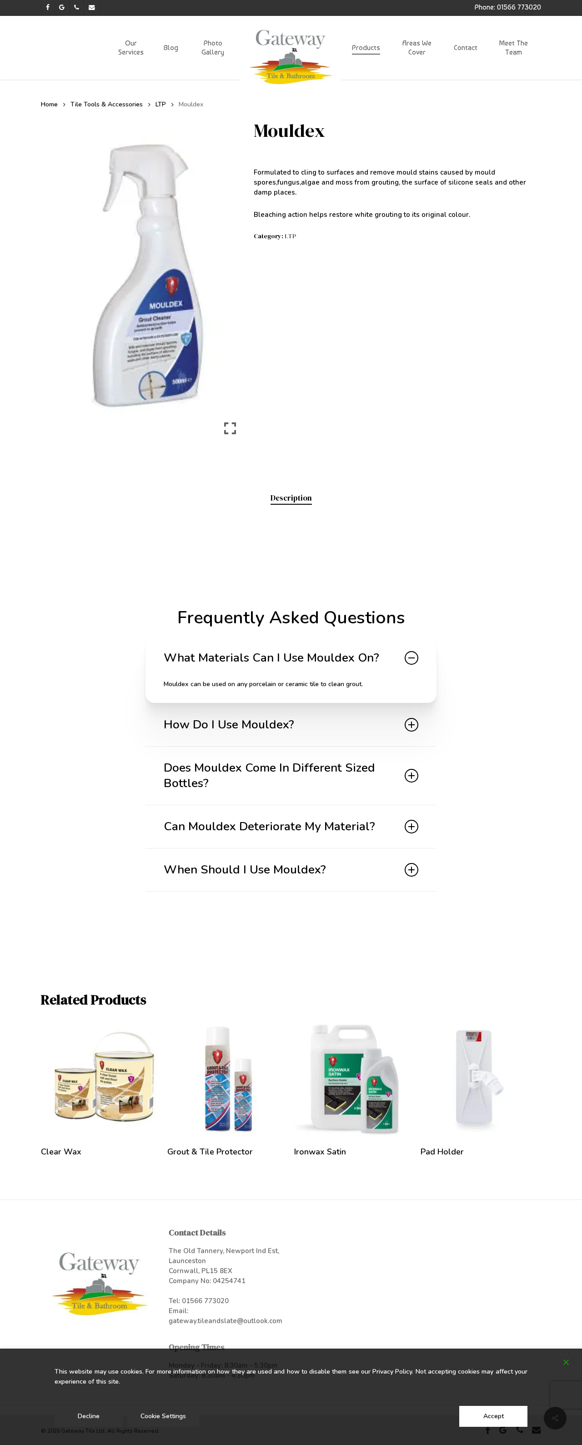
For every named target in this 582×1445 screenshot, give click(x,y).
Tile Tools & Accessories (106, 104)
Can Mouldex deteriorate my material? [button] (269, 826)
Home (49, 104)
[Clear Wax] (101, 1078)
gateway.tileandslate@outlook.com (225, 1320)
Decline (89, 1416)
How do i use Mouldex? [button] (229, 725)
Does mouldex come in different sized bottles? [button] (269, 775)
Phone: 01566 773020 (508, 7)
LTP (161, 104)
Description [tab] (291, 497)
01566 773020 (205, 1300)
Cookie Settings (163, 1416)
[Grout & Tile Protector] (227, 1078)
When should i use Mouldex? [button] (245, 870)
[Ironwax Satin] (354, 1078)
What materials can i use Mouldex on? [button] (271, 658)
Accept (493, 1416)
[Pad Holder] (481, 1078)
